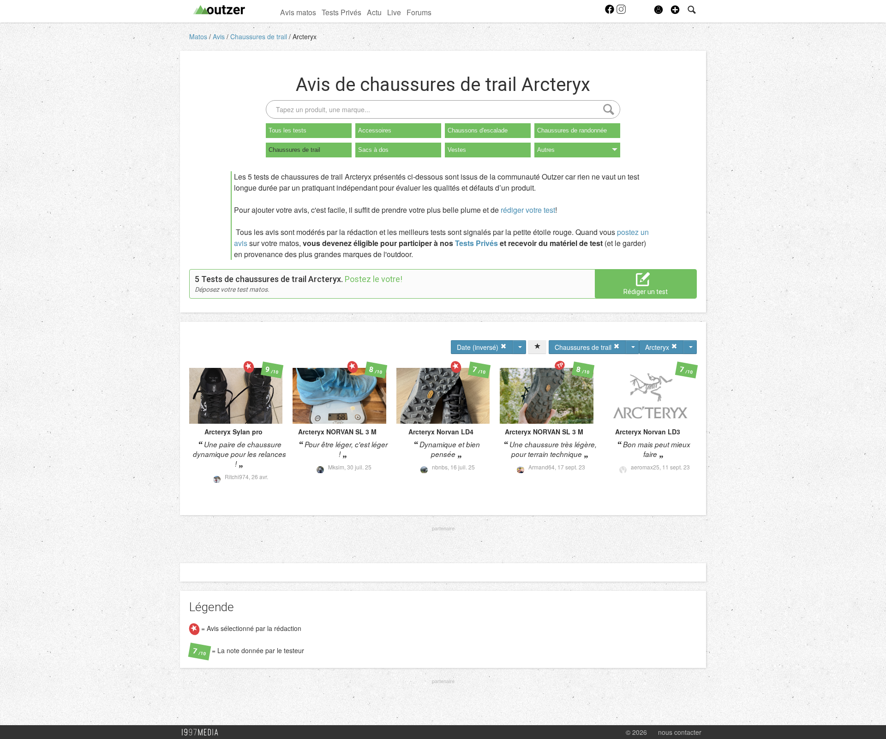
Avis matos (298, 12)
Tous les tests (287, 130)
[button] (675, 10)
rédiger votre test (528, 209)
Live (394, 12)
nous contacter (679, 732)
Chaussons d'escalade (478, 130)
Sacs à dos (373, 149)
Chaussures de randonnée (572, 130)
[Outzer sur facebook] (610, 12)
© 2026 (636, 732)
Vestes (457, 149)
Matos (199, 36)
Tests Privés (341, 12)
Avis (220, 36)
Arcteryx (305, 36)
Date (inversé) (478, 347)
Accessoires (374, 130)
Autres (546, 149)
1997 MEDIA (202, 732)
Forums (419, 12)
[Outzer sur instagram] (621, 12)
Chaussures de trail (259, 36)
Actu (374, 12)
